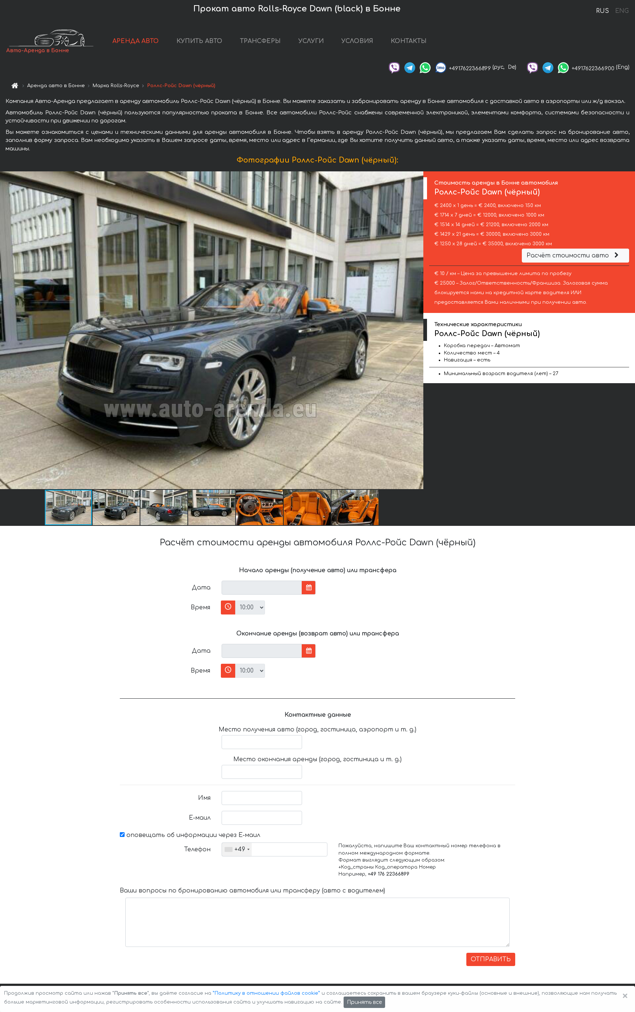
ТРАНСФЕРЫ (260, 41)
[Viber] (394, 67)
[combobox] (237, 849)
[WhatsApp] (425, 67)
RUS (602, 11)
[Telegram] (410, 67)
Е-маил (200, 818)
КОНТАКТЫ (409, 41)
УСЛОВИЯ (357, 41)
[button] (116, 507)
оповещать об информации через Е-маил (192, 835)
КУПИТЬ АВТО (199, 41)
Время (200, 607)
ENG (621, 11)
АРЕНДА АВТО (135, 41)
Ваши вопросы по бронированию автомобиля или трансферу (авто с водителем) (252, 890)
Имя (204, 798)
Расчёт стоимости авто (569, 255)
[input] (262, 588)
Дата (201, 587)
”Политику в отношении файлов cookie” (266, 993)
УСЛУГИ (311, 41)
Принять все (364, 1002)
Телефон (197, 849)
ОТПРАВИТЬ (491, 959)
